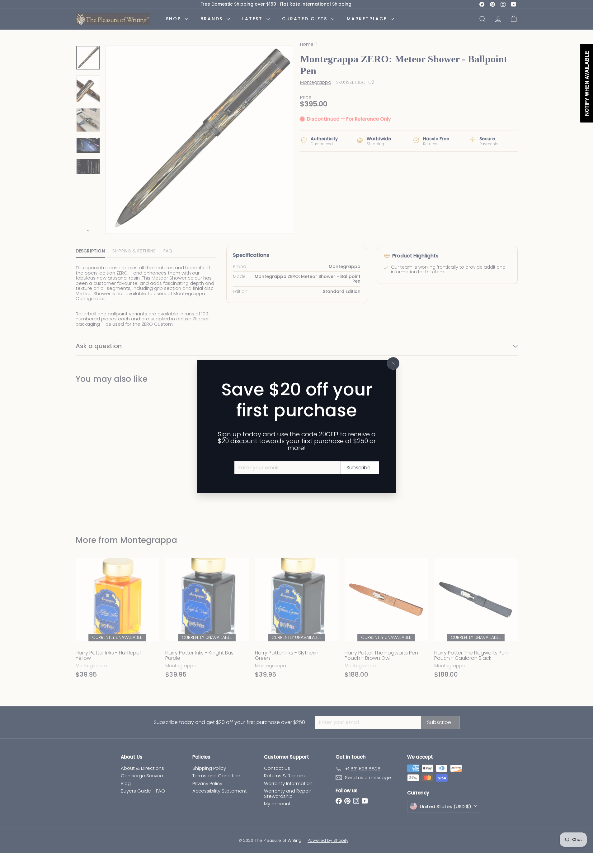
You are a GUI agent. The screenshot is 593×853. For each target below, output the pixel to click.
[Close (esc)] (393, 363)
